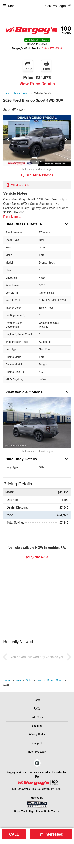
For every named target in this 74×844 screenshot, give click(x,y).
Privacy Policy (37, 734)
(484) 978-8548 (52, 48)
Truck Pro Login (37, 751)
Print (46, 68)
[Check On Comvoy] (37, 763)
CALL (14, 834)
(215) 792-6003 (37, 556)
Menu (12, 5)
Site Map (37, 725)
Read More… (12, 216)
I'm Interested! (51, 834)
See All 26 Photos (39, 175)
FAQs (37, 708)
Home (37, 700)
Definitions (37, 717)
